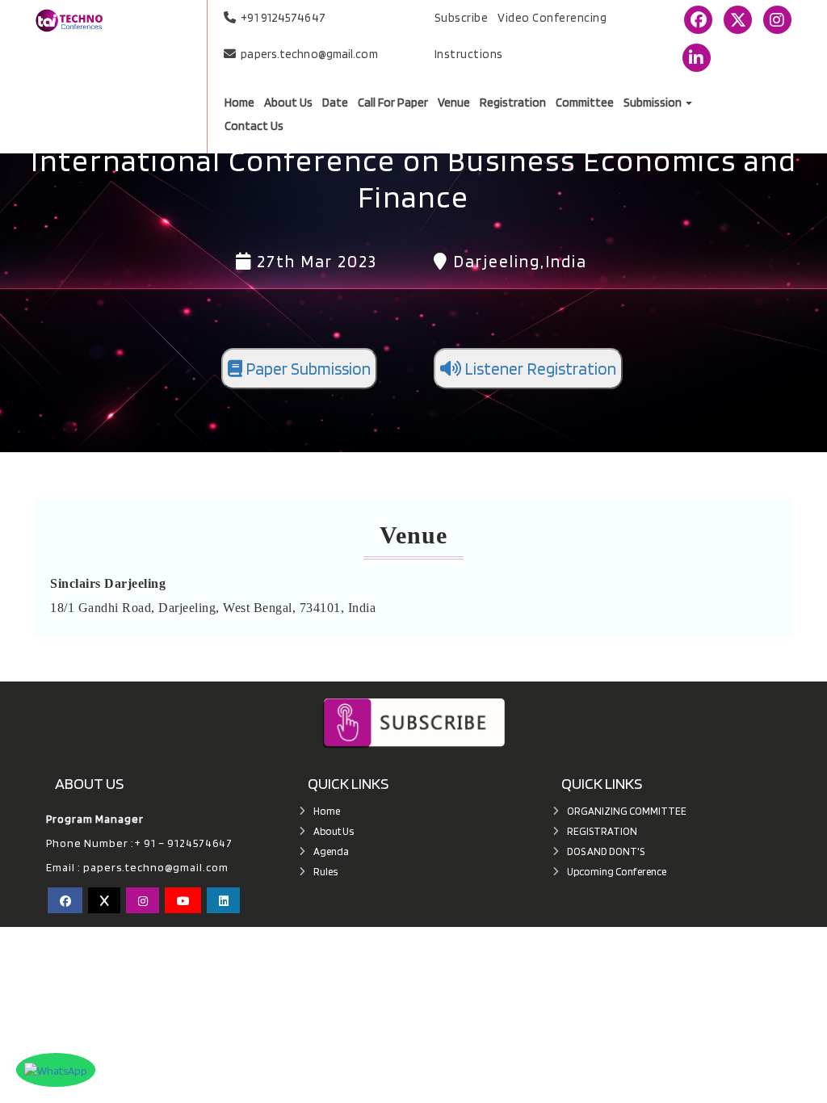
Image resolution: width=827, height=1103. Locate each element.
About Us (288, 103)
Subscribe (461, 17)
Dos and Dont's (605, 851)
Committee (585, 103)
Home (239, 103)
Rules (325, 872)
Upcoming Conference (616, 872)
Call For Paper (393, 103)
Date (335, 103)
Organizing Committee (626, 811)
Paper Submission (306, 369)
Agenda (331, 851)
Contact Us (254, 126)
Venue (454, 103)
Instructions (468, 54)
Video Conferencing (552, 17)
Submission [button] (653, 103)
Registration (513, 103)
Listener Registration (538, 369)
